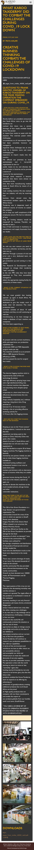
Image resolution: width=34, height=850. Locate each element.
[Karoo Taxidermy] (8, 2)
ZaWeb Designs (23, 848)
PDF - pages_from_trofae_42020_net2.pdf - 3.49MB (16, 835)
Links (18, 844)
